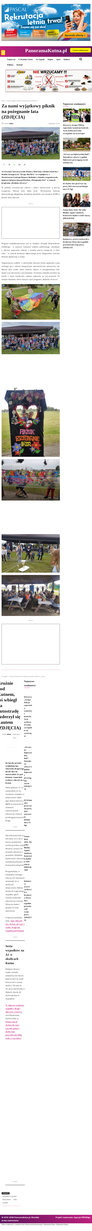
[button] (46, 22)
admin (11, 123)
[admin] (3, 123)
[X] (9, 164)
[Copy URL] (24, 164)
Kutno (3, 101)
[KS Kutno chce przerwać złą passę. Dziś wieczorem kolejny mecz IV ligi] (76, 174)
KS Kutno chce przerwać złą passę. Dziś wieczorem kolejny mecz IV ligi (75, 186)
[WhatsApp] (14, 164)
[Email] (19, 164)
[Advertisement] (31, 222)
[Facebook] (3, 53)
